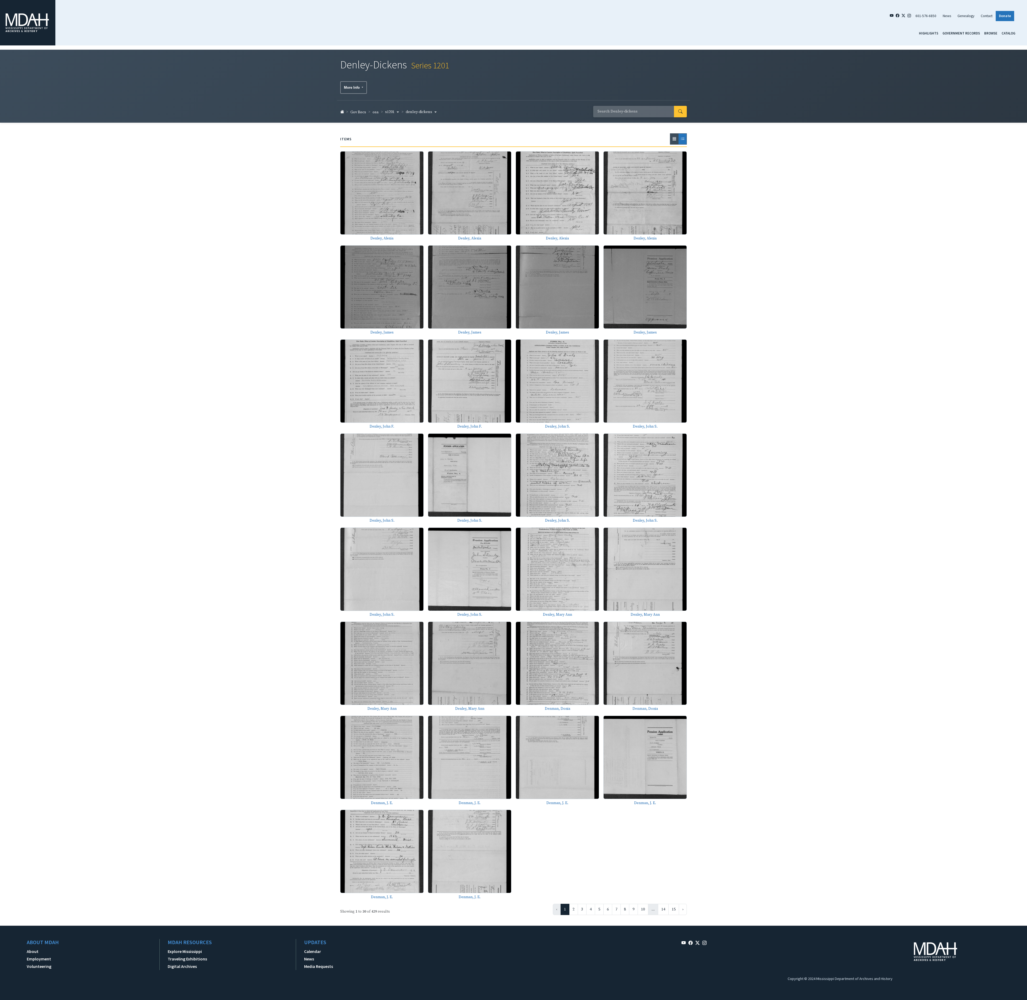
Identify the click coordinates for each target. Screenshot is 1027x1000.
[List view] (682, 139)
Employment (39, 959)
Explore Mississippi (185, 951)
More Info (352, 88)
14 (663, 909)
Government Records (961, 33)
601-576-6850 (925, 16)
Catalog (1008, 33)
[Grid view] (674, 139)
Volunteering (39, 966)
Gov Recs (358, 112)
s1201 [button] (390, 112)
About (33, 951)
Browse (990, 33)
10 (643, 909)
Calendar (312, 951)
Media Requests (318, 966)
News (947, 16)
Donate (1005, 16)
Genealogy (965, 16)
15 (674, 909)
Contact (986, 16)
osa (376, 112)
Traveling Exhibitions (187, 959)
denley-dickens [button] (419, 112)
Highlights (928, 33)
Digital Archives (182, 966)
